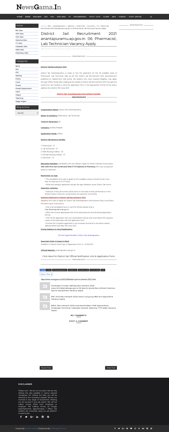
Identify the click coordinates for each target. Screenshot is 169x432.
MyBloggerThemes (58, 429)
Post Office (135, 17)
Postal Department (24, 88)
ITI (70, 17)
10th (49, 26)
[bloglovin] (131, 428)
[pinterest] (48, 416)
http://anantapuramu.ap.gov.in (57, 209)
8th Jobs (19, 30)
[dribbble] (135, 428)
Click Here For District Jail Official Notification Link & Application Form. (78, 256)
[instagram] (42, 416)
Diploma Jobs (21, 40)
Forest (122, 17)
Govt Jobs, (84, 49)
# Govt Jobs (94, 270)
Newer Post (46, 368)
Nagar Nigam (21, 101)
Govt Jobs (91, 26)
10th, (50, 49)
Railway (37, 17)
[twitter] (26, 416)
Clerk (106, 17)
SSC (46, 17)
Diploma (61, 17)
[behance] (143, 428)
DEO (114, 17)
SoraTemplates (31, 429)
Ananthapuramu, (58, 49)
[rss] (139, 428)
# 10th (48, 270)
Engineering (80, 17)
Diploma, (68, 49)
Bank (27, 17)
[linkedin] (37, 416)
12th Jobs (19, 37)
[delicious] (151, 428)
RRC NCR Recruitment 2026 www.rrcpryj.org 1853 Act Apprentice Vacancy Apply (82, 298)
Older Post (111, 368)
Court (18, 82)
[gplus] (31, 416)
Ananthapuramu (59, 26)
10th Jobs (20, 34)
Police (18, 79)
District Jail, (76, 49)
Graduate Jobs (21, 46)
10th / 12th (94, 17)
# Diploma (72, 270)
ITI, (89, 49)
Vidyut (18, 95)
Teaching (19, 98)
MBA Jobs (20, 50)
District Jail (81, 26)
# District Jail (83, 270)
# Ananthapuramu (59, 270)
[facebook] (20, 416)
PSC (52, 17)
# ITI (102, 270)
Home (20, 17)
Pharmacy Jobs (22, 53)
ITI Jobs (19, 43)
